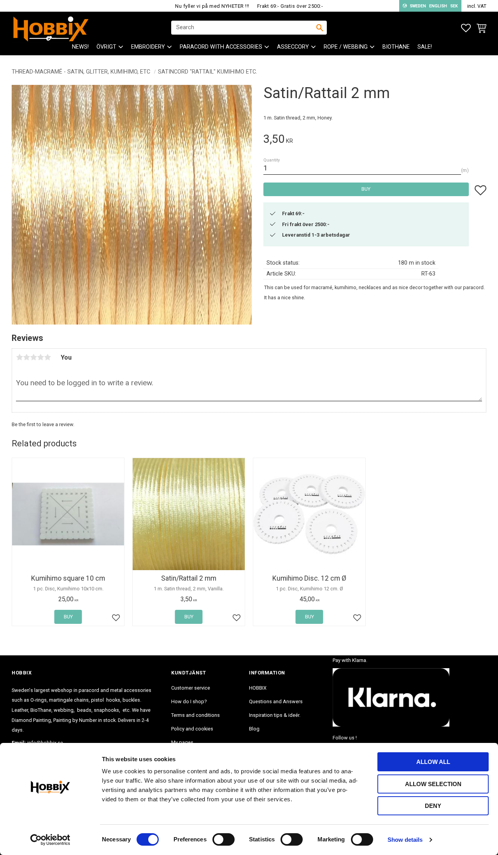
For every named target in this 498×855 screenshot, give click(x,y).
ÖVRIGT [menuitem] (106, 47)
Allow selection (433, 784)
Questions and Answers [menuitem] (276, 701)
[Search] (320, 28)
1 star (19, 357)
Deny (433, 805)
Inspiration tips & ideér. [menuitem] (274, 715)
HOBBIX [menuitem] (258, 688)
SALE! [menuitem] (424, 47)
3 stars (33, 357)
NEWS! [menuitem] (80, 47)
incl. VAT (476, 6)
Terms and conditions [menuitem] (195, 715)
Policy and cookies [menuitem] (192, 729)
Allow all (433, 761)
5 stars (47, 357)
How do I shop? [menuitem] (189, 701)
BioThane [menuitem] (396, 47)
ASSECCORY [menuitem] (293, 47)
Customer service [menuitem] (190, 688)
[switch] (223, 839)
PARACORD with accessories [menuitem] (221, 47)
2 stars (26, 357)
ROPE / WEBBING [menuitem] (346, 47)
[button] (466, 28)
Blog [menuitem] (254, 729)
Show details (405, 839)
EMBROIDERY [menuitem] (148, 47)
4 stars (40, 357)
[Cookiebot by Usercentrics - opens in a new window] (50, 840)
